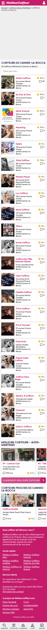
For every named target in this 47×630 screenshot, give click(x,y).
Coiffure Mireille (10, 509)
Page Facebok (9, 602)
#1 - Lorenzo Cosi (11, 463)
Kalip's (19, 144)
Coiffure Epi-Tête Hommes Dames (23, 260)
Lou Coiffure (22, 193)
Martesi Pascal (23, 177)
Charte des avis (10, 605)
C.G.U (26, 602)
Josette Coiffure (24, 292)
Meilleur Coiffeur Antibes (11, 562)
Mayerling (20, 127)
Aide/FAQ (28, 609)
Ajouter (42, 628)
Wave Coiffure (22, 209)
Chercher (4, 628)
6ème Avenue (22, 111)
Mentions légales (11, 609)
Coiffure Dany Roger (22, 378)
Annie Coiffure (23, 242)
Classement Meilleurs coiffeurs (21, 480)
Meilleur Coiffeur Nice (11, 556)
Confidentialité (31, 605)
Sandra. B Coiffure (25, 396)
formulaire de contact (13, 591)
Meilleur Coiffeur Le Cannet (12, 568)
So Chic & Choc (23, 94)
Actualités (14, 628)
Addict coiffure (23, 78)
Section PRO (9, 612)
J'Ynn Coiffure (23, 308)
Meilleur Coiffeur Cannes (32, 556)
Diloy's (19, 226)
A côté (32, 628)
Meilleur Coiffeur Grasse (32, 568)
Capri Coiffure (22, 275)
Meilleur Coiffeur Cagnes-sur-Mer (32, 562)
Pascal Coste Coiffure (21, 359)
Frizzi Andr (21, 341)
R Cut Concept (23, 325)
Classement (23, 628)
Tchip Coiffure (22, 160)
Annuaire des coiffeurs (18, 3)
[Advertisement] (23, 36)
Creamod (20, 410)
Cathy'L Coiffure (24, 426)
